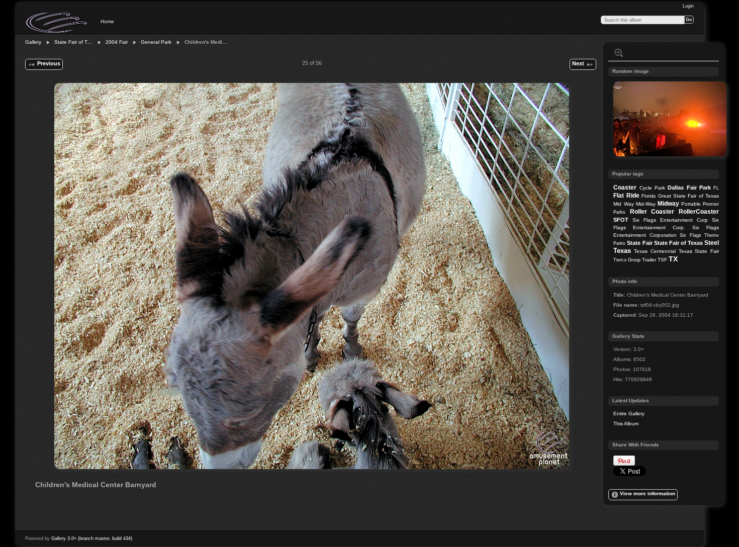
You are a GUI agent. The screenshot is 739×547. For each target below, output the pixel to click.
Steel (711, 242)
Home (107, 21)
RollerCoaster (699, 211)
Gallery (33, 42)
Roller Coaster (652, 211)
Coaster (624, 187)
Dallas (676, 188)
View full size (619, 52)
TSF (662, 259)
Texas (622, 250)
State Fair (639, 243)
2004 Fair (117, 42)
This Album (625, 423)
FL (716, 188)
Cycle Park (652, 188)
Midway (668, 203)
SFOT (620, 220)
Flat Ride (626, 195)
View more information (647, 493)
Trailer (649, 259)
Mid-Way (646, 204)
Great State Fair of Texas (688, 196)
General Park (156, 42)
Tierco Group (626, 259)
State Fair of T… (73, 42)
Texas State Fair (699, 251)
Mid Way (623, 204)
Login (688, 6)
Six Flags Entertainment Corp (670, 220)
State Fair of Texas (678, 243)
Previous (48, 63)
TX (673, 259)
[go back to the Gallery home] (57, 23)
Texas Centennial (655, 251)
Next (578, 63)
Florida (648, 196)
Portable (691, 204)
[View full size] (311, 276)
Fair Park (699, 188)
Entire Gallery (628, 413)
